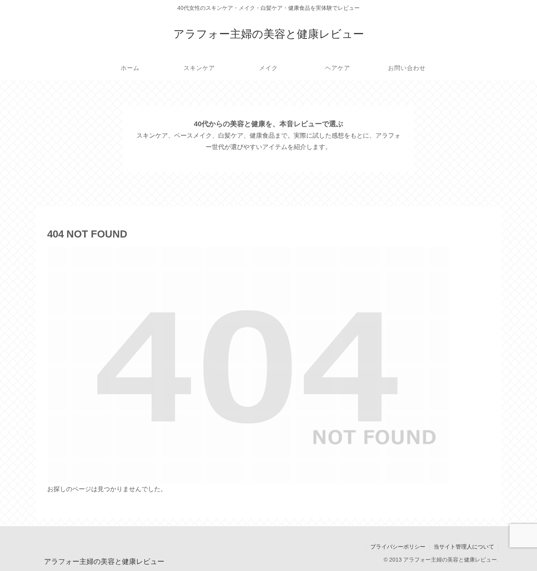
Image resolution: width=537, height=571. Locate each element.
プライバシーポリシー (397, 546)
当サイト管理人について (464, 546)
